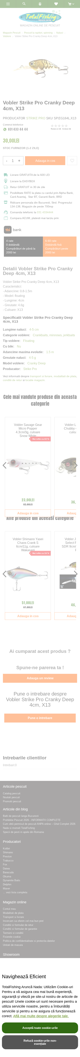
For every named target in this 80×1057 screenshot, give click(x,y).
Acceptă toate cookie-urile (40, 1027)
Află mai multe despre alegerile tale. (41, 1016)
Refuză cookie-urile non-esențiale (40, 1042)
